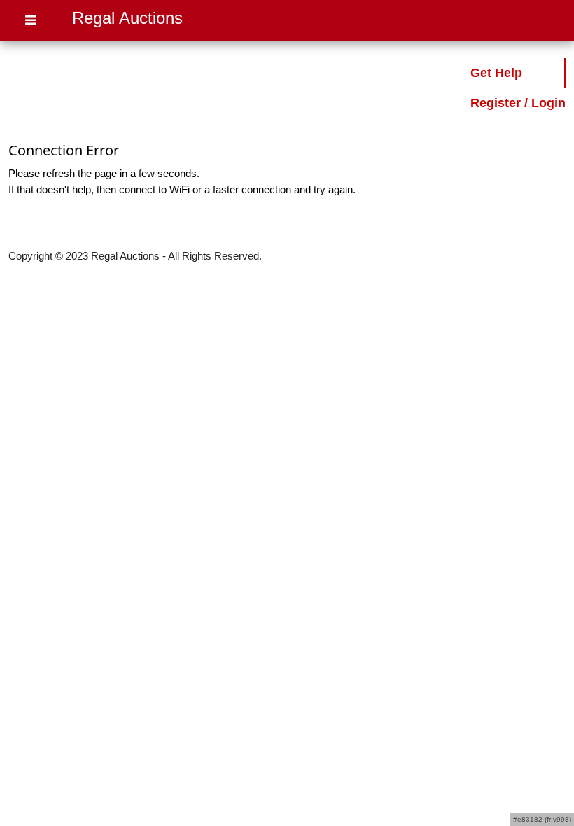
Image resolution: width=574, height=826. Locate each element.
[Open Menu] (30, 21)
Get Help (496, 73)
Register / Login (518, 103)
